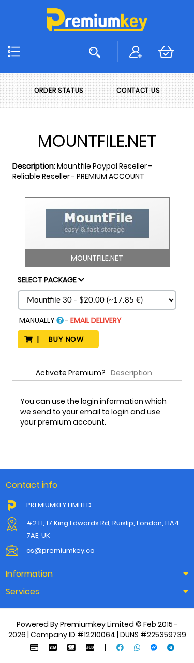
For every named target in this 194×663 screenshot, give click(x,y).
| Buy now (62, 339)
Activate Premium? (71, 373)
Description (131, 373)
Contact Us (138, 90)
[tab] (97, 574)
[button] (97, 574)
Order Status (59, 90)
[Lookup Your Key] (96, 51)
